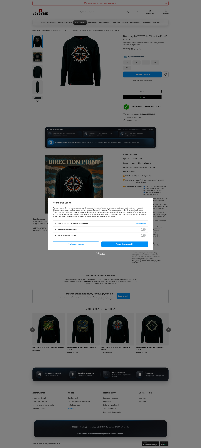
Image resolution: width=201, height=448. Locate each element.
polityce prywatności (81, 212)
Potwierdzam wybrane (76, 244)
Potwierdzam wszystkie (124, 244)
